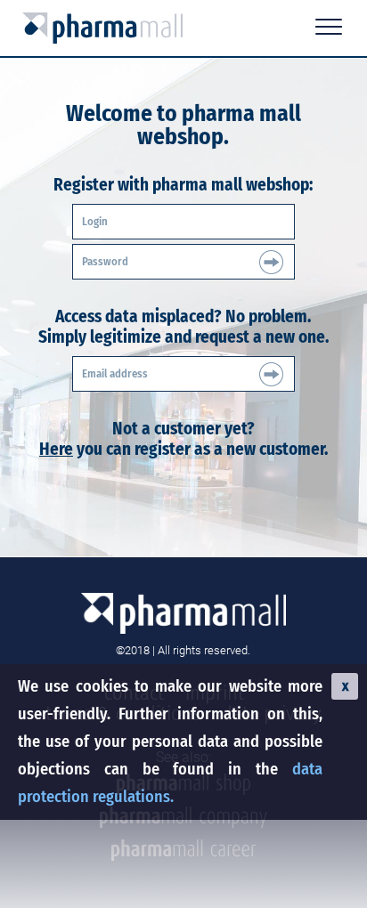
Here (56, 449)
